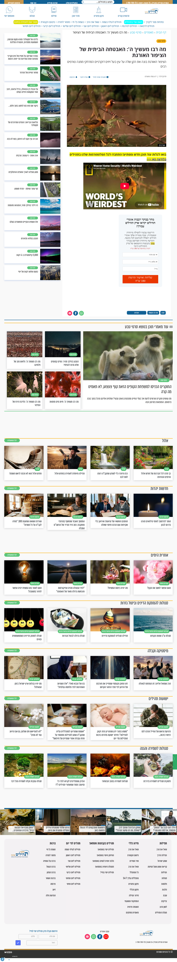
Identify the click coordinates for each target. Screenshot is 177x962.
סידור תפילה (134, 895)
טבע (163, 312)
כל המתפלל (134, 872)
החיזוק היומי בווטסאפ (105, 855)
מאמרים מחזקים (132, 912)
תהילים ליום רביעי (51, 26)
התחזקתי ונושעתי (132, 901)
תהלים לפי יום (73, 843)
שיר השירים (134, 861)
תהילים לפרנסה (129, 26)
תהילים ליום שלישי (72, 26)
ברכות (53, 843)
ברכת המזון (51, 872)
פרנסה (53, 884)
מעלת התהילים (161, 912)
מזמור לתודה (64, 22)
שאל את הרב (93, 22)
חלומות (164, 884)
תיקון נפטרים (133, 884)
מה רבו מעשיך (153, 312)
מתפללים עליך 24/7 (131, 878)
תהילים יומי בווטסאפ (106, 849)
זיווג (54, 889)
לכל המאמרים (12, 440)
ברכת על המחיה (49, 861)
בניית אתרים (14, 956)
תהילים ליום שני (91, 26)
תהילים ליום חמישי (32, 26)
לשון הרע (163, 907)
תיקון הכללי (134, 889)
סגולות (164, 878)
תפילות (163, 843)
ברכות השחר (51, 878)
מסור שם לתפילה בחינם (25, 22)
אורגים (136, 312)
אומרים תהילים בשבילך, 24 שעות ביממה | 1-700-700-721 (147, 2)
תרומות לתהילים (14, 2)
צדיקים (164, 901)
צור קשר (33, 2)
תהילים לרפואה (146, 26)
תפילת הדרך (162, 855)
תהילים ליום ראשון (110, 26)
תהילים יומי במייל (107, 872)
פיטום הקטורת (48, 22)
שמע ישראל (162, 861)
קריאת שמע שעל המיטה (157, 867)
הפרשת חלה (51, 895)
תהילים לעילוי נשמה (111, 22)
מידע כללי (134, 843)
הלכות (164, 889)
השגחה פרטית (133, 907)
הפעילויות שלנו (71, 2)
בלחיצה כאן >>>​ (156, 159)
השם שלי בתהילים (134, 22)
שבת (165, 895)
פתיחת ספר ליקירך (155, 22)
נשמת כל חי (78, 22)
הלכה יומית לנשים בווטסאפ (103, 861)
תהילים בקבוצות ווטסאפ (101, 843)
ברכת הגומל (51, 867)
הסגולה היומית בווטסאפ (104, 867)
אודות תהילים (52, 2)
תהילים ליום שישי (73, 884)
